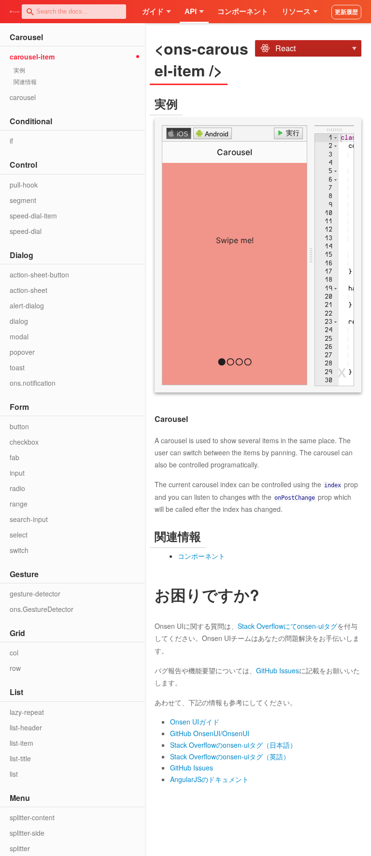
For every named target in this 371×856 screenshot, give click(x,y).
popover (22, 352)
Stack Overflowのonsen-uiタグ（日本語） (233, 745)
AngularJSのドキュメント (209, 779)
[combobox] (74, 11)
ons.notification (33, 383)
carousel (23, 97)
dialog (19, 321)
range (19, 503)
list (14, 774)
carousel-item (32, 56)
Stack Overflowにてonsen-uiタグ (287, 626)
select (19, 534)
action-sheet (28, 290)
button (19, 426)
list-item (21, 743)
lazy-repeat (27, 712)
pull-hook (24, 184)
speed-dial (26, 231)
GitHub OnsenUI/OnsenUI (209, 733)
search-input (29, 519)
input (17, 473)
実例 (19, 70)
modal (19, 336)
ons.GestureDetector (41, 609)
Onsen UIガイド (194, 721)
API (191, 11)
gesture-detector (35, 593)
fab (14, 457)
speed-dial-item (33, 215)
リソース (296, 11)
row (15, 668)
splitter (20, 848)
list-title (20, 758)
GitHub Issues (277, 670)
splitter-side (27, 833)
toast (17, 367)
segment (23, 200)
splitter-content (32, 817)
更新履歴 (346, 12)
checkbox (24, 442)
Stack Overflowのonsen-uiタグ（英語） (230, 756)
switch (19, 550)
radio (17, 488)
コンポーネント (242, 11)
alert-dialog (27, 305)
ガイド (153, 11)
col (14, 652)
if (11, 140)
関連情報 (25, 81)
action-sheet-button (39, 274)
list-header (26, 727)
